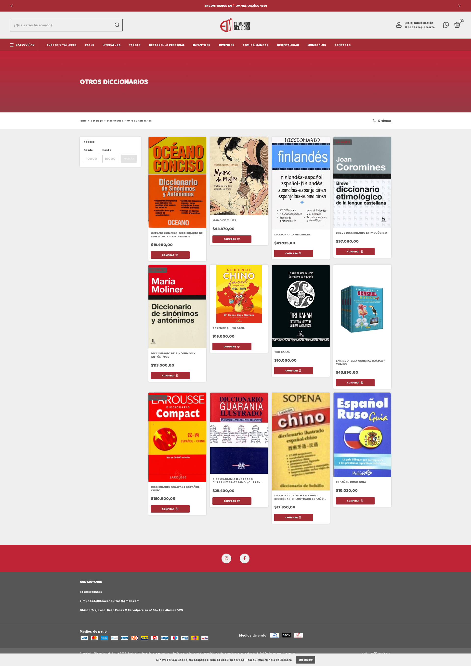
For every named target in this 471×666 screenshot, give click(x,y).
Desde (88, 150)
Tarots (135, 45)
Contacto (342, 45)
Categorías (25, 45)
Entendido (306, 660)
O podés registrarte (420, 27)
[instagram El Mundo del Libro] (226, 558)
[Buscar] (117, 25)
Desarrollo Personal (167, 45)
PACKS (89, 45)
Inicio (83, 120)
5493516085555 (91, 592)
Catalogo (97, 120)
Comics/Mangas (255, 45)
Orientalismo (288, 45)
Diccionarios (115, 120)
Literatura (111, 45)
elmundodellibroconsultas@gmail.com (110, 601)
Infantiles (201, 45)
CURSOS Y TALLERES (62, 45)
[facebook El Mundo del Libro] (244, 558)
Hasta (106, 150)
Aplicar (128, 158)
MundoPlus (316, 45)
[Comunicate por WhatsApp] (446, 26)
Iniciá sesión (423, 23)
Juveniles (226, 45)
